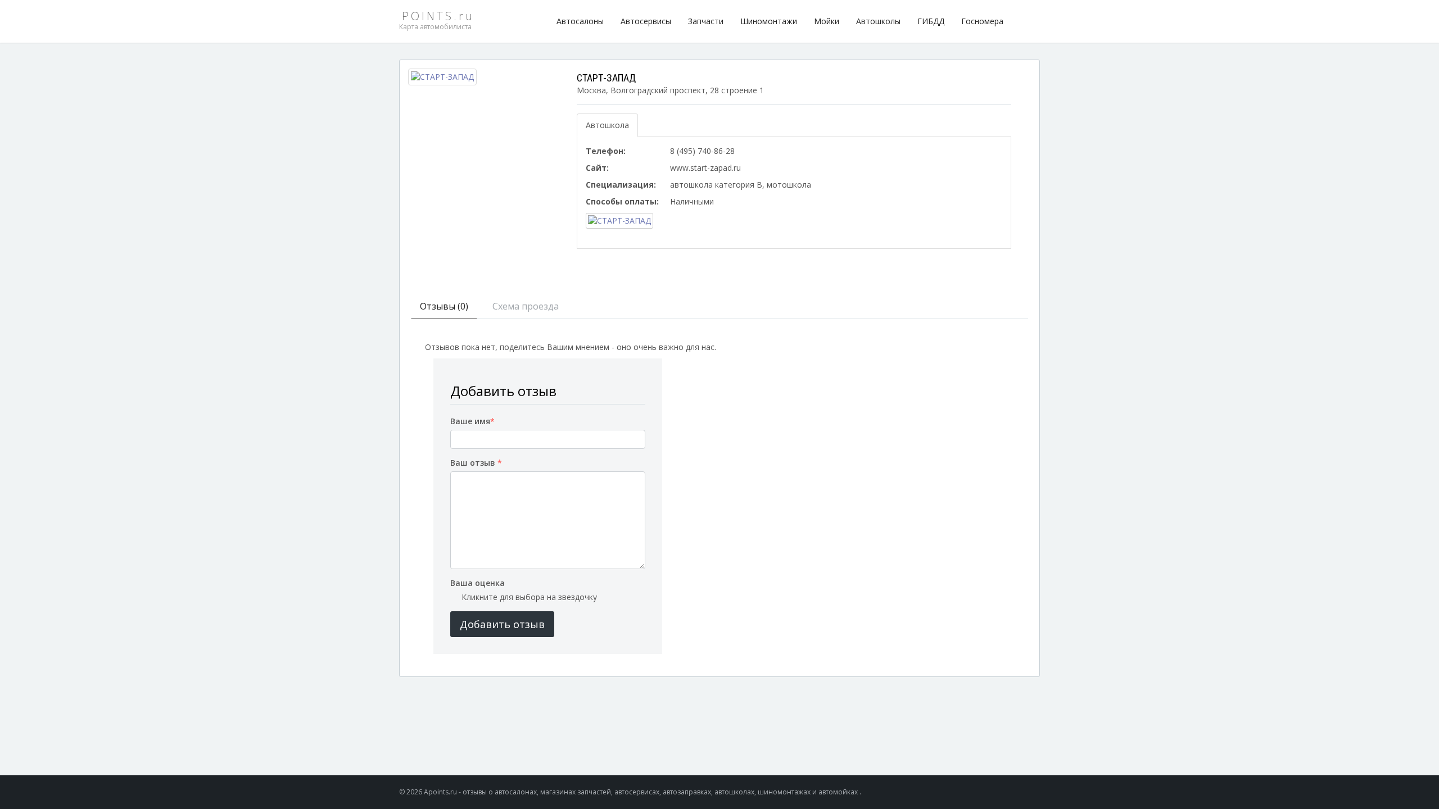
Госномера (982, 21)
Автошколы (878, 21)
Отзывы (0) (444, 306)
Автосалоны (580, 21)
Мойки (826, 21)
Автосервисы (646, 21)
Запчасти (705, 21)
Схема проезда (525, 306)
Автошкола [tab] (607, 125)
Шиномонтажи (768, 21)
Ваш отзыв (476, 462)
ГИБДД (930, 21)
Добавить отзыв (502, 624)
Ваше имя (472, 421)
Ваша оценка (477, 583)
